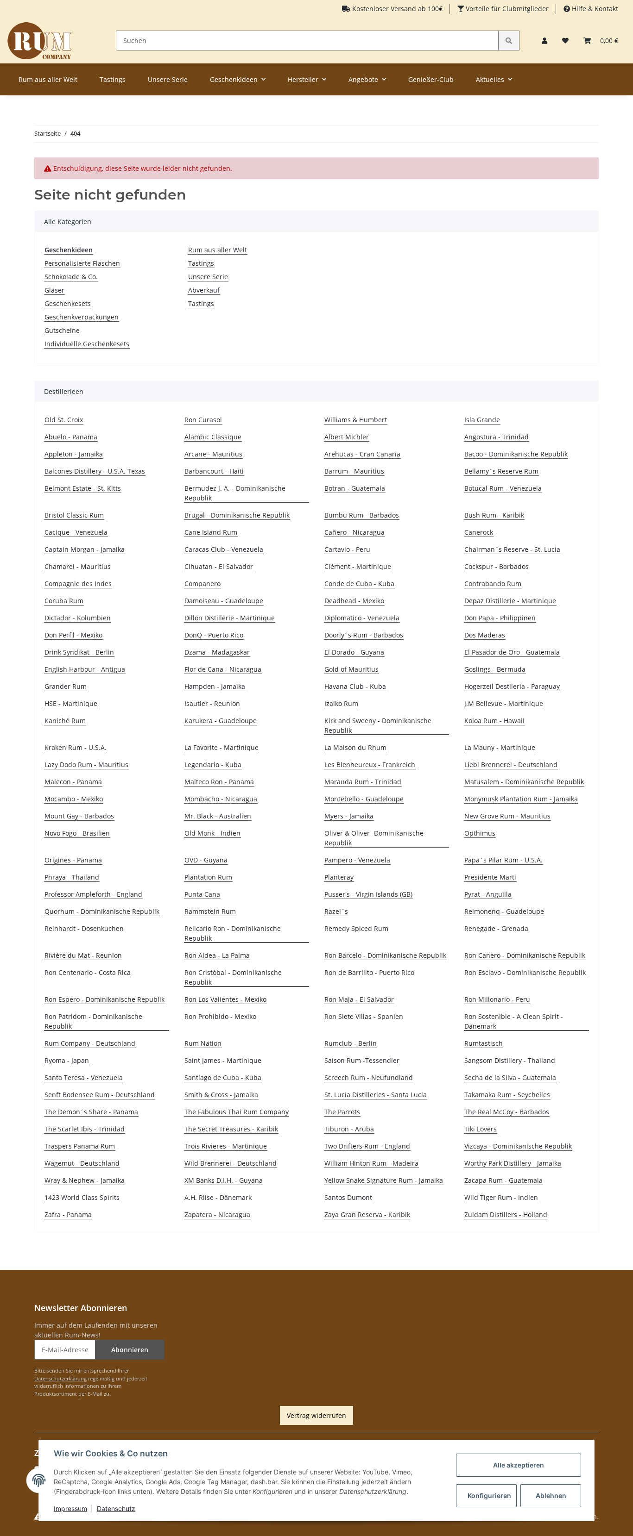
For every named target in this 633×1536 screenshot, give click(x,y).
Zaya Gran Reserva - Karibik (367, 1214)
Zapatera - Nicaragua (217, 1214)
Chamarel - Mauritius (77, 566)
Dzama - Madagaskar (217, 652)
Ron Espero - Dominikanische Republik (104, 999)
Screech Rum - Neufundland (368, 1077)
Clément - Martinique (357, 566)
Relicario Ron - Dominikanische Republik (232, 933)
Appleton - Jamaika (73, 454)
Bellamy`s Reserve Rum (501, 471)
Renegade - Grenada (496, 928)
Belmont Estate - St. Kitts (82, 488)
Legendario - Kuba (212, 764)
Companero (202, 583)
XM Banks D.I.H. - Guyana (223, 1180)
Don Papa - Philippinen (500, 617)
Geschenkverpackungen (81, 316)
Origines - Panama (73, 859)
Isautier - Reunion (212, 703)
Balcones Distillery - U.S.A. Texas (94, 471)
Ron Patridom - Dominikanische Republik (93, 1021)
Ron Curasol (203, 419)
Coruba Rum (63, 600)
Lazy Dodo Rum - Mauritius (86, 764)
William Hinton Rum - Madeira (371, 1163)
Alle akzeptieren (518, 1465)
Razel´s (336, 911)
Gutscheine (62, 330)
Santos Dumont (348, 1197)
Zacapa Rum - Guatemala (503, 1180)
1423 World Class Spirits (82, 1197)
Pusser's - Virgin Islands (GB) (368, 894)
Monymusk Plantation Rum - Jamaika (521, 798)
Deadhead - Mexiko (354, 600)
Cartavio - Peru (347, 549)
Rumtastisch (483, 1043)
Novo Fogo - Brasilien (77, 833)
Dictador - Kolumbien (77, 617)
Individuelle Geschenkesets (86, 343)
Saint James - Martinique (222, 1060)
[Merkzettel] (565, 40)
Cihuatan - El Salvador (218, 566)
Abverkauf (204, 290)
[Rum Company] (39, 40)
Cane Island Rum (210, 532)
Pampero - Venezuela (357, 859)
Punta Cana (202, 894)
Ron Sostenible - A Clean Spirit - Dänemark (513, 1021)
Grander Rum (65, 686)
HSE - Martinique (70, 703)
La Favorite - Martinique (221, 747)
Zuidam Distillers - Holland (505, 1214)
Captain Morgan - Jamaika (84, 549)
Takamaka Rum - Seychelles (507, 1094)
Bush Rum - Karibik (494, 515)
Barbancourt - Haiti (214, 471)
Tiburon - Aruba (349, 1128)
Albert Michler (346, 436)
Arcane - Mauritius (213, 454)
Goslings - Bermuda (494, 669)
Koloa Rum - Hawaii (494, 720)
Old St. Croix (63, 419)
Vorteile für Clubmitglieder (506, 8)
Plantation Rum (208, 877)
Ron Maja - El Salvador (359, 999)
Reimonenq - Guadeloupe (504, 911)
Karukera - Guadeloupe (220, 720)
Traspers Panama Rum (79, 1146)
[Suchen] (508, 40)
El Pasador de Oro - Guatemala (512, 652)
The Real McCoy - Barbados (506, 1111)
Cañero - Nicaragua (354, 532)
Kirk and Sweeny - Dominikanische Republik (377, 725)
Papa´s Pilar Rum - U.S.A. (503, 859)
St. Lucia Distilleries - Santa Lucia (375, 1094)
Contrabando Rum (492, 583)
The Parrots (342, 1111)
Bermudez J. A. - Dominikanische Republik (234, 493)
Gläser (54, 290)
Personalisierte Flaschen (82, 263)
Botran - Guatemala (354, 488)
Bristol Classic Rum (74, 515)
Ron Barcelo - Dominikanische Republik (385, 955)
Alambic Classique (212, 436)
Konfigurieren (489, 1495)
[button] (544, 40)
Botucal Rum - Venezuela (503, 488)
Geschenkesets (67, 303)
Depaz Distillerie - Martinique (510, 600)
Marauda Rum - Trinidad (362, 781)
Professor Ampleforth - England (93, 894)
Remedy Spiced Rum (356, 928)
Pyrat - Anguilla (488, 894)
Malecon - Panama (73, 781)
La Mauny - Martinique (499, 747)
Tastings (201, 263)
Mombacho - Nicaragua (220, 798)
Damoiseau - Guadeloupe (223, 600)
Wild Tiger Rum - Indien (501, 1197)
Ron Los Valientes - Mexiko (225, 999)
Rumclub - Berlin (350, 1043)
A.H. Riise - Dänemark (218, 1197)
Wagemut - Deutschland (82, 1163)
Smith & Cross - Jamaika (221, 1094)
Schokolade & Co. (71, 276)
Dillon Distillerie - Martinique (229, 617)
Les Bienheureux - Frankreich (369, 764)
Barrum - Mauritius (354, 471)
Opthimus (479, 833)
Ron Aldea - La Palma (217, 955)
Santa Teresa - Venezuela (83, 1077)
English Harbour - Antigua (84, 669)
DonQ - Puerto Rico (213, 635)
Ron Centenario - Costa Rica (87, 972)
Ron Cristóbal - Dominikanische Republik (233, 977)
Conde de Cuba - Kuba (359, 583)
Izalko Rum (341, 703)
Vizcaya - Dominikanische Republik (518, 1146)
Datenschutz (116, 1508)
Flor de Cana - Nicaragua (222, 669)
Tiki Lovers (480, 1128)
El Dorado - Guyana (354, 652)
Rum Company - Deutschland (89, 1043)
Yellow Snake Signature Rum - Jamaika (383, 1180)
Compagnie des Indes (78, 583)
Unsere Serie (208, 276)
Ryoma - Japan (66, 1060)
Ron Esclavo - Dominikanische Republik (525, 972)
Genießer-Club (431, 79)
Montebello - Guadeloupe (364, 798)
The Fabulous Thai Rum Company (236, 1111)
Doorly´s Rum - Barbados (363, 635)
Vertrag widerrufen (316, 1415)
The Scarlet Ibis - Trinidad (84, 1128)
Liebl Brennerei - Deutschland (510, 764)
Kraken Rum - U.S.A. (75, 747)
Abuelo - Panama (70, 436)
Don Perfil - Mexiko (73, 635)
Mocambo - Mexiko (73, 798)
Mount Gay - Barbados (79, 816)
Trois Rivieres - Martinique (225, 1146)
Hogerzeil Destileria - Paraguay (512, 686)
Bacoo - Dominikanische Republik (516, 454)
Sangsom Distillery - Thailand (509, 1060)
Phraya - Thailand (71, 877)
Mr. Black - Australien (217, 816)
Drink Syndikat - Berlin (79, 652)
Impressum (70, 1508)
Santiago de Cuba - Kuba (222, 1077)
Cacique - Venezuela (76, 532)
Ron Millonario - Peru (497, 999)
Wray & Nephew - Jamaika (84, 1180)
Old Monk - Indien (212, 833)
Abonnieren (129, 1349)
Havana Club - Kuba (355, 686)
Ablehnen (551, 1495)
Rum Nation (203, 1043)
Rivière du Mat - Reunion (83, 955)
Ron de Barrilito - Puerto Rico (369, 972)
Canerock (478, 532)
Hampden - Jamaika (214, 686)
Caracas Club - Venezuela (223, 549)
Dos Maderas (484, 635)
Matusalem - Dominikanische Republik (524, 781)
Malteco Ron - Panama (219, 781)
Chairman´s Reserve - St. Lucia (512, 549)
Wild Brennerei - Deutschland (230, 1163)
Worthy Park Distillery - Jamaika (512, 1163)
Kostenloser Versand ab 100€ (396, 8)
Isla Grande (482, 419)
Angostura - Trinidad (496, 436)
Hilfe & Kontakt (594, 8)
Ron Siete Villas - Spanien (363, 1016)
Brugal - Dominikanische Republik (237, 515)
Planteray (339, 877)
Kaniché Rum (65, 720)
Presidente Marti (490, 877)
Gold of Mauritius (351, 669)
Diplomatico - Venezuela (361, 617)
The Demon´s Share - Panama (91, 1111)
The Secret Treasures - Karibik (231, 1128)
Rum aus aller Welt (217, 249)
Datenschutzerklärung (60, 1378)
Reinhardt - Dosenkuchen (84, 928)
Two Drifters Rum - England (367, 1146)
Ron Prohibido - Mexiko (220, 1016)
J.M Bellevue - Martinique (503, 703)
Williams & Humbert (355, 419)
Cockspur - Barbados (496, 566)
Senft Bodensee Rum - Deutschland (99, 1094)
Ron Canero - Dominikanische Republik (524, 955)
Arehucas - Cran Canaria (362, 454)
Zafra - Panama (68, 1214)
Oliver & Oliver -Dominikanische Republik (374, 838)
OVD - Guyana (206, 859)
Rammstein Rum (210, 911)
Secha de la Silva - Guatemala (510, 1077)
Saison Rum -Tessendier (361, 1060)
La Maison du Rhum (355, 747)
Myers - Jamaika (348, 816)
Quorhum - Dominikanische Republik (101, 911)
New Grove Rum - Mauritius (507, 816)
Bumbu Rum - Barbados (361, 515)
